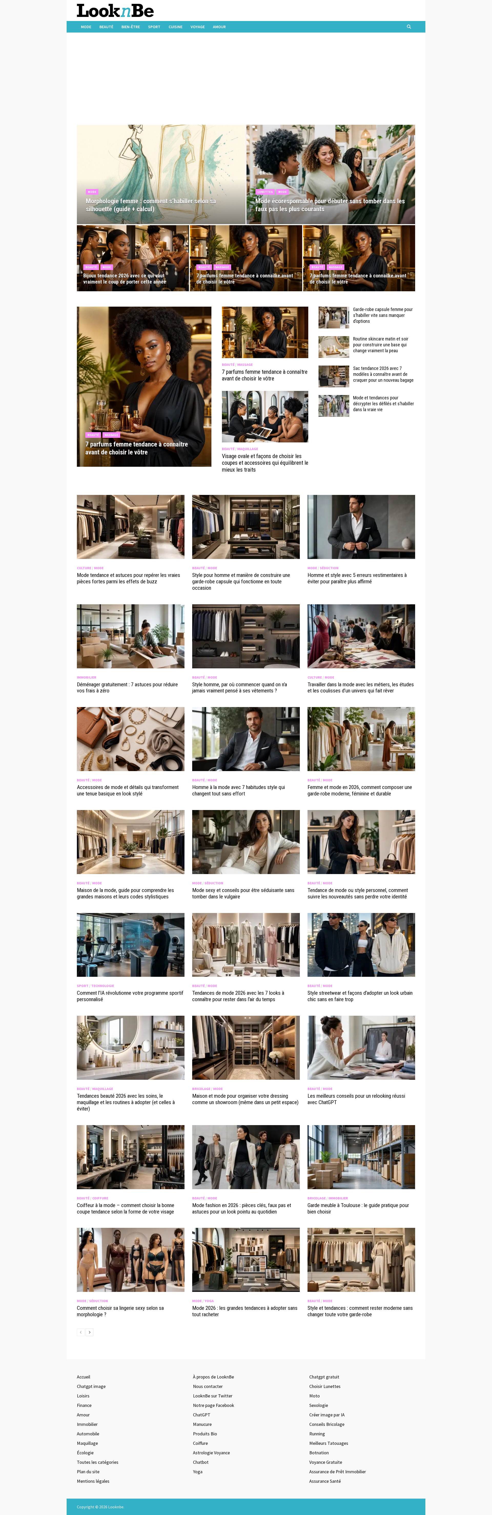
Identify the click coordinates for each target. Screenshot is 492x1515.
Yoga (209, 1301)
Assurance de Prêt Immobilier (337, 1472)
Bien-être (130, 26)
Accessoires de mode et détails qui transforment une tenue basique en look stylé (128, 790)
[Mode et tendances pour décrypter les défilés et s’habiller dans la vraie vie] (334, 398)
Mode (86, 26)
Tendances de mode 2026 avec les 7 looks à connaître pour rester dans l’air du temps (238, 996)
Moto (314, 1396)
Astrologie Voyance (211, 1453)
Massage (222, 267)
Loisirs (83, 1396)
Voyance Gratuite (325, 1462)
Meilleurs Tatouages (328, 1443)
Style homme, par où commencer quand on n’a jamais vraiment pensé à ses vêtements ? (239, 687)
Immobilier (86, 677)
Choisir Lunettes (325, 1386)
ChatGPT (201, 1415)
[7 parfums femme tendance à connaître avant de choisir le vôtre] (144, 444)
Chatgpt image (91, 1386)
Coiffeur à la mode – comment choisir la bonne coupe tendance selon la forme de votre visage (125, 1208)
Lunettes (265, 192)
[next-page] (89, 1332)
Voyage (198, 26)
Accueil (83, 1377)
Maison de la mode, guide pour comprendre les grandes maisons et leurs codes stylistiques (125, 893)
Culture (84, 568)
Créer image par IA (327, 1415)
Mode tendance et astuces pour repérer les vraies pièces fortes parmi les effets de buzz (128, 578)
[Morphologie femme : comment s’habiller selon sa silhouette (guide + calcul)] (161, 201)
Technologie (102, 985)
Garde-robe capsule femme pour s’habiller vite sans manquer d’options (383, 315)
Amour (219, 26)
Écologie (85, 1453)
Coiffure (100, 1198)
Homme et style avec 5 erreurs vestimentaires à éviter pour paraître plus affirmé (357, 578)
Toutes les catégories (97, 1462)
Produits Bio (205, 1434)
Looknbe (116, 1506)
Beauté (106, 26)
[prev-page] (81, 1332)
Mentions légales (93, 1481)
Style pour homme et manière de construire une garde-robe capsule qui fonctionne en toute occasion (241, 581)
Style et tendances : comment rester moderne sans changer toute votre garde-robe (360, 1311)
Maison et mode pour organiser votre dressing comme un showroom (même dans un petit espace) (245, 1099)
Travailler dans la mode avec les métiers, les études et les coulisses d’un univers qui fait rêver (361, 687)
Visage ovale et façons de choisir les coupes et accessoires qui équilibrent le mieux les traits (265, 463)
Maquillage (247, 449)
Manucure (202, 1424)
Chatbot (201, 1462)
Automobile (88, 1434)
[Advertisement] (246, 81)
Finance (84, 1405)
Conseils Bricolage (326, 1424)
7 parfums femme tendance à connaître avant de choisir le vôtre (265, 375)
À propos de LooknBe (213, 1377)
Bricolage (201, 1088)
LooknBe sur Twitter (212, 1396)
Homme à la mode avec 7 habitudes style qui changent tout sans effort (238, 790)
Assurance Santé (325, 1481)
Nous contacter (208, 1386)
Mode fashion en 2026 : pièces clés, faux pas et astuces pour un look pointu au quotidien (241, 1208)
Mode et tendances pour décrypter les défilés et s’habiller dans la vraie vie (383, 403)
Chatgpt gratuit (324, 1377)
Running (317, 1434)
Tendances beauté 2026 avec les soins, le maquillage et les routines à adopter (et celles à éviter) (126, 1102)
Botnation (319, 1453)
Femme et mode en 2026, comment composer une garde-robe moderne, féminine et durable (360, 790)
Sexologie (318, 1405)
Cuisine (175, 26)
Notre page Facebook (213, 1405)
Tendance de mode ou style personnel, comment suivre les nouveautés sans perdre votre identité (358, 893)
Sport (154, 26)
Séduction (329, 568)
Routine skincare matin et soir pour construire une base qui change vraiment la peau (380, 344)
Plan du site (88, 1472)
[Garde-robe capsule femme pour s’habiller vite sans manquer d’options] (334, 310)
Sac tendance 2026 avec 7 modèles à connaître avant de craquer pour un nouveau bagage (383, 374)
